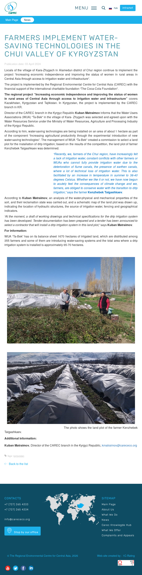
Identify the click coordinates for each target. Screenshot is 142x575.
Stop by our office (25, 532)
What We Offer (111, 530)
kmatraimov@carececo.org (119, 445)
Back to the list (17, 464)
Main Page (12, 20)
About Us (108, 509)
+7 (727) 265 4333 (16, 504)
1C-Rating (129, 555)
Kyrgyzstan (18, 455)
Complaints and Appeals (118, 535)
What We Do (110, 514)
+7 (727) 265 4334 (16, 509)
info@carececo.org (17, 519)
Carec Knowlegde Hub (116, 525)
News (27, 20)
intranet (127, 7)
